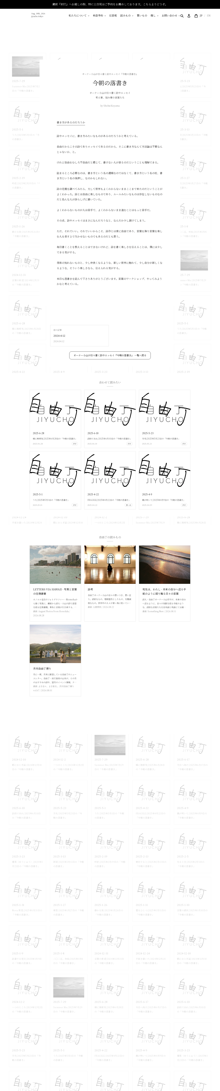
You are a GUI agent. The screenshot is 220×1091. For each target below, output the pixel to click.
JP (201, 15)
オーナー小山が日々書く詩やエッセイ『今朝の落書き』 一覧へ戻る (110, 355)
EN (209, 15)
